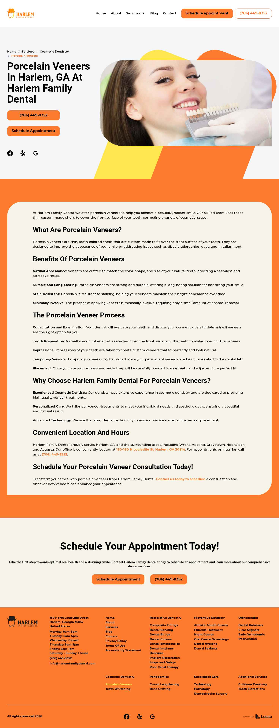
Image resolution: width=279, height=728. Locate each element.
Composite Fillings (164, 625)
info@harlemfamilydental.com (72, 663)
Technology (202, 684)
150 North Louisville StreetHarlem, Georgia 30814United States (69, 622)
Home (101, 13)
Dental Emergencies (165, 643)
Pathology (202, 689)
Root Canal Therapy (164, 667)
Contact (169, 13)
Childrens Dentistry (252, 684)
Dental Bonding (161, 630)
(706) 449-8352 (253, 13)
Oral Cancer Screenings (211, 639)
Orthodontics (248, 617)
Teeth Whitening (118, 689)
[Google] (36, 153)
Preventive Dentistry (209, 617)
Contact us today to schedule (180, 479)
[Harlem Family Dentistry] (22, 621)
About (116, 13)
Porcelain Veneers (119, 684)
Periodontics (159, 676)
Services (28, 51)
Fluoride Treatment (208, 630)
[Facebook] (10, 153)
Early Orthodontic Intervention (251, 636)
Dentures (156, 653)
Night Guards (204, 634)
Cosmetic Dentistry (54, 51)
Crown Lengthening (164, 684)
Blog (154, 13)
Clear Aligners (248, 630)
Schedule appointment (207, 13)
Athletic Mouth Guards (211, 625)
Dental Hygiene (205, 643)
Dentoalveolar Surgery (210, 693)
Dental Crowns (161, 639)
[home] (20, 14)
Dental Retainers (250, 625)
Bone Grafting (160, 689)
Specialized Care (206, 676)
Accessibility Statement (123, 650)
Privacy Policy (116, 641)
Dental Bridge (160, 634)
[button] (135, 13)
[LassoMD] (258, 716)
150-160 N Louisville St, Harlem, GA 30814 (150, 449)
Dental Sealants (206, 648)
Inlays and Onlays (163, 662)
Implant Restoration (165, 658)
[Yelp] (23, 153)
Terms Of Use (115, 645)
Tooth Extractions (251, 689)
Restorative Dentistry (165, 617)
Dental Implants (162, 648)
